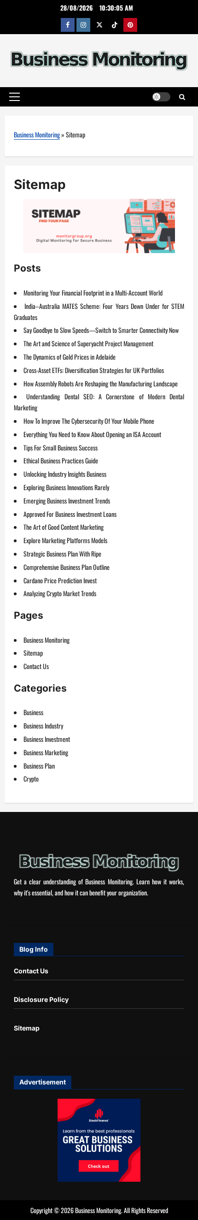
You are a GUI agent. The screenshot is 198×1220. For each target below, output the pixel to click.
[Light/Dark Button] (161, 96)
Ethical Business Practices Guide (60, 460)
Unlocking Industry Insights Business (64, 474)
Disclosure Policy (41, 999)
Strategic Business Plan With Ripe (62, 553)
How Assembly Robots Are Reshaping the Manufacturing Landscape (100, 383)
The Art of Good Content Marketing (63, 527)
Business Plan (39, 765)
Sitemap (33, 652)
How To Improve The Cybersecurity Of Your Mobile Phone (88, 421)
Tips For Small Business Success (60, 447)
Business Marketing (45, 752)
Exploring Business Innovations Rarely (66, 487)
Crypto (31, 778)
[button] (14, 97)
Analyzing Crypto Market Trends (59, 593)
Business (33, 712)
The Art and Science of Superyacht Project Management (88, 343)
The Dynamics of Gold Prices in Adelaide (69, 356)
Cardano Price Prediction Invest (60, 580)
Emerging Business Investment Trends (66, 500)
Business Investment (46, 739)
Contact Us (36, 666)
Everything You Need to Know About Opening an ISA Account (92, 434)
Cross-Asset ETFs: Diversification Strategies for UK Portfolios (93, 370)
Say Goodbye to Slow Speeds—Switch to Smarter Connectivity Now (101, 330)
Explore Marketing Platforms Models (65, 540)
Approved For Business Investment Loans (69, 514)
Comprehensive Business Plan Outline (66, 567)
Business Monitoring (37, 134)
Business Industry (43, 725)
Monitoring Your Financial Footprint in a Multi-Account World (93, 292)
